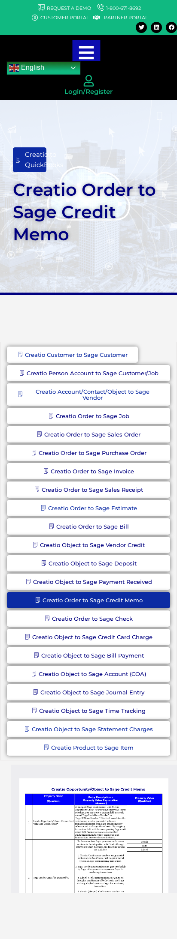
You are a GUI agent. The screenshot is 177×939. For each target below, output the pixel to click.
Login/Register (88, 91)
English (31, 67)
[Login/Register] (89, 81)
